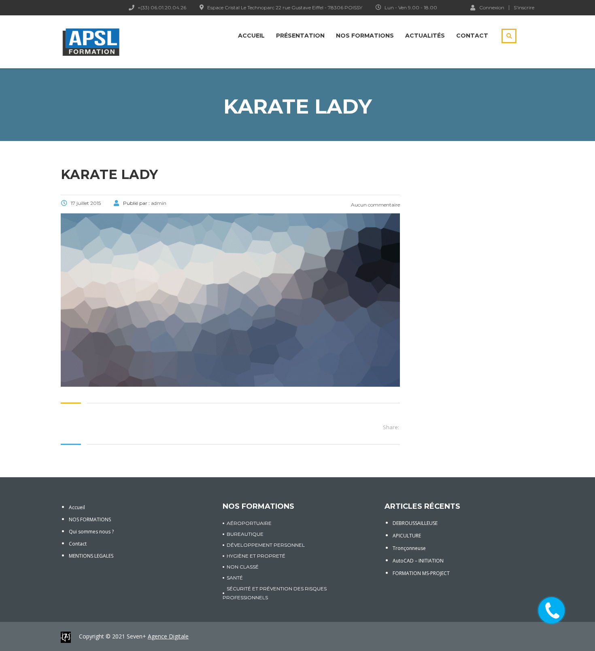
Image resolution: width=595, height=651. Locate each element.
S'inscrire (524, 7)
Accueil (251, 35)
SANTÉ (235, 578)
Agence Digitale (168, 636)
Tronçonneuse (409, 548)
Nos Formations (365, 35)
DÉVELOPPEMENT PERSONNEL (266, 545)
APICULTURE (407, 535)
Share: (391, 427)
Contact (472, 35)
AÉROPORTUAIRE (249, 523)
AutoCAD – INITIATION (418, 560)
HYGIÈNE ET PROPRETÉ (256, 556)
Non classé (243, 567)
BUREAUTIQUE (245, 534)
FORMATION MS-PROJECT (421, 573)
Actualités (425, 35)
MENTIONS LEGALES (91, 555)
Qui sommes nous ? (91, 531)
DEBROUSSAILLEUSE (415, 523)
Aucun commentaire (375, 205)
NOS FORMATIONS (90, 519)
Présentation (300, 35)
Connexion (491, 7)
